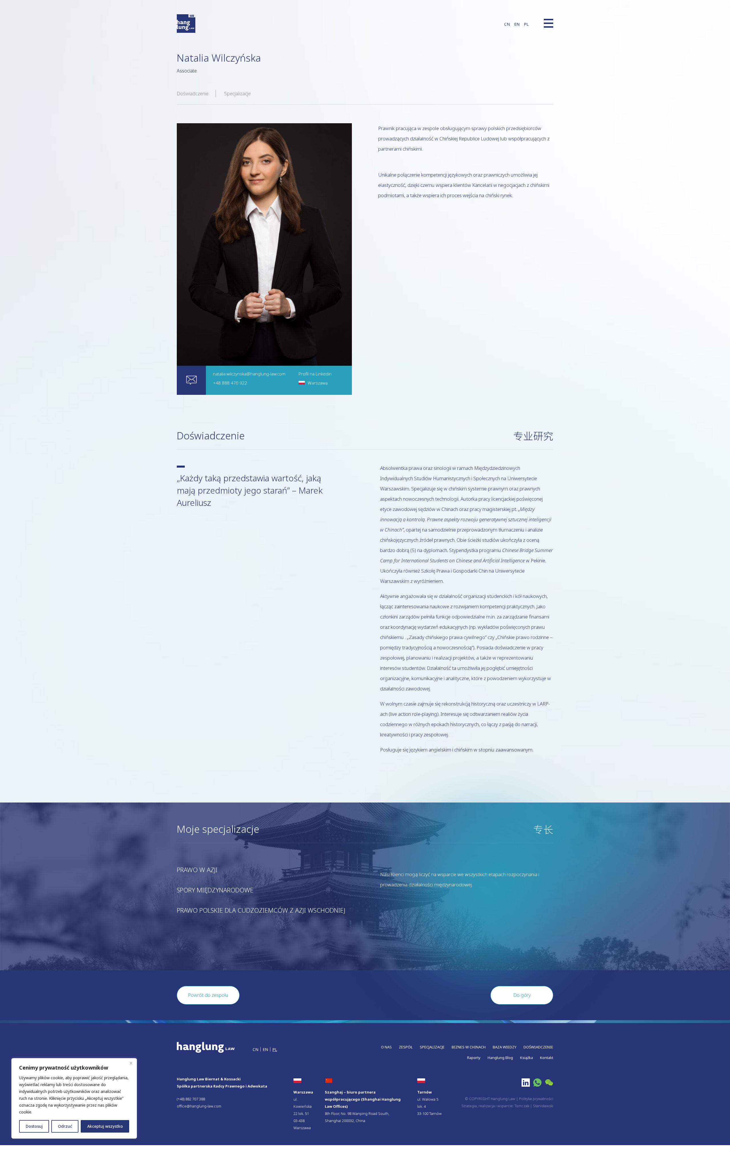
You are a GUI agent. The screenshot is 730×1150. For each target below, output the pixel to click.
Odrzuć (65, 1126)
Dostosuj (34, 1126)
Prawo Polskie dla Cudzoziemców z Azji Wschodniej (261, 910)
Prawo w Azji (197, 869)
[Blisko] (130, 1063)
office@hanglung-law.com (199, 1106)
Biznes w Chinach (469, 1047)
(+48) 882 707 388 (191, 1099)
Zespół (406, 1047)
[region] (74, 1098)
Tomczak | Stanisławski (533, 1105)
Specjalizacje (237, 93)
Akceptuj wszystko (105, 1126)
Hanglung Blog (500, 1057)
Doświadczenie (192, 93)
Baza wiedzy (504, 1047)
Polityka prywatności (536, 1098)
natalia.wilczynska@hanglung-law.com (249, 374)
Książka (526, 1057)
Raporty (473, 1057)
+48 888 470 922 (230, 383)
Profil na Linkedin (315, 374)
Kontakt (546, 1057)
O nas (386, 1047)
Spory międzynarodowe (215, 890)
